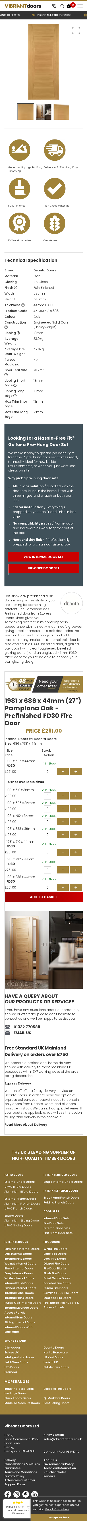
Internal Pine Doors (18, 1259)
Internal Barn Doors (18, 1317)
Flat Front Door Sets (58, 1233)
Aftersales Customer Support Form (19, 1482)
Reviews (49, 1476)
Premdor (10, 1372)
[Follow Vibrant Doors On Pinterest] (26, 1496)
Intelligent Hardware (19, 1357)
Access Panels (14, 1312)
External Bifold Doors (19, 1182)
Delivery (10, 1460)
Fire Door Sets (54, 1223)
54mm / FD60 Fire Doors (61, 1293)
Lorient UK (51, 1362)
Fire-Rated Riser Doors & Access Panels (61, 1305)
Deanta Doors (44, 270)
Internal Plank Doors (18, 1298)
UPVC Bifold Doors (17, 1187)
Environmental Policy (59, 1464)
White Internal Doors (19, 1278)
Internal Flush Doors (18, 1283)
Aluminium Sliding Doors (22, 1220)
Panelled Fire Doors (57, 1283)
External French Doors (20, 1199)
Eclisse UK (11, 1352)
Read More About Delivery (26, 1124)
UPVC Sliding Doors (18, 1225)
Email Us (22, 1032)
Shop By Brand (15, 1341)
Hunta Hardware (56, 1352)
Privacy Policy (14, 1476)
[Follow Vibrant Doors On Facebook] (8, 1496)
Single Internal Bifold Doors (63, 1182)
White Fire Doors (55, 1249)
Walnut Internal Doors (20, 1263)
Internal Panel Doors (19, 1293)
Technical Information (60, 1468)
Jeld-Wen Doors (16, 1362)
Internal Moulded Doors (21, 1308)
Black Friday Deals (17, 1398)
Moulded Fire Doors (57, 1298)
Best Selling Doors (56, 1403)
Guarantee (12, 1468)
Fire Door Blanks (55, 1268)
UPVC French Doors (18, 1208)
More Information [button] (57, 1509)
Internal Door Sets (57, 1218)
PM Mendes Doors (56, 1367)
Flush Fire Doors (55, 1273)
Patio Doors (13, 1175)
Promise (49, 15)
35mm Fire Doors (56, 1288)
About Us (50, 1460)
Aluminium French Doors (22, 1203)
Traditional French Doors (61, 1197)
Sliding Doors (13, 1216)
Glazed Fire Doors (56, 1263)
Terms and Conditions (20, 1472)
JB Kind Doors (53, 1357)
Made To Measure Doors (22, 1403)
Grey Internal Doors (18, 1273)
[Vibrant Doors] (27, 6)
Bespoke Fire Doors (57, 1389)
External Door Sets (57, 1228)
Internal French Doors (61, 1191)
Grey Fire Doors (55, 1259)
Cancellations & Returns (22, 1464)
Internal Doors (16, 739)
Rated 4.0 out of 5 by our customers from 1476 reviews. (18, 1510)
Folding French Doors (59, 1202)
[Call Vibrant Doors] (54, 6)
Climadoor (12, 1347)
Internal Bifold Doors (60, 1175)
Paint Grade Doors (57, 1278)
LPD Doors (11, 1367)
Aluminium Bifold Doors (21, 1191)
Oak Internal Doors (18, 1254)
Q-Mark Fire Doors (57, 1398)
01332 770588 (27, 1027)
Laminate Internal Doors (21, 1249)
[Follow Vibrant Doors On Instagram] (17, 1496)
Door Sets (51, 1211)
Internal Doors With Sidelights (18, 1329)
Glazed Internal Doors (20, 1288)
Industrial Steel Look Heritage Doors (19, 1391)
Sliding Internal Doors (19, 1322)
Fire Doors (52, 1242)
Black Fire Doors (55, 1254)
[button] (76, 30)
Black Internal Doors (18, 1268)
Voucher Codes (55, 1472)
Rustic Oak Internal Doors (22, 1303)
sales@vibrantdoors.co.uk (63, 1439)
